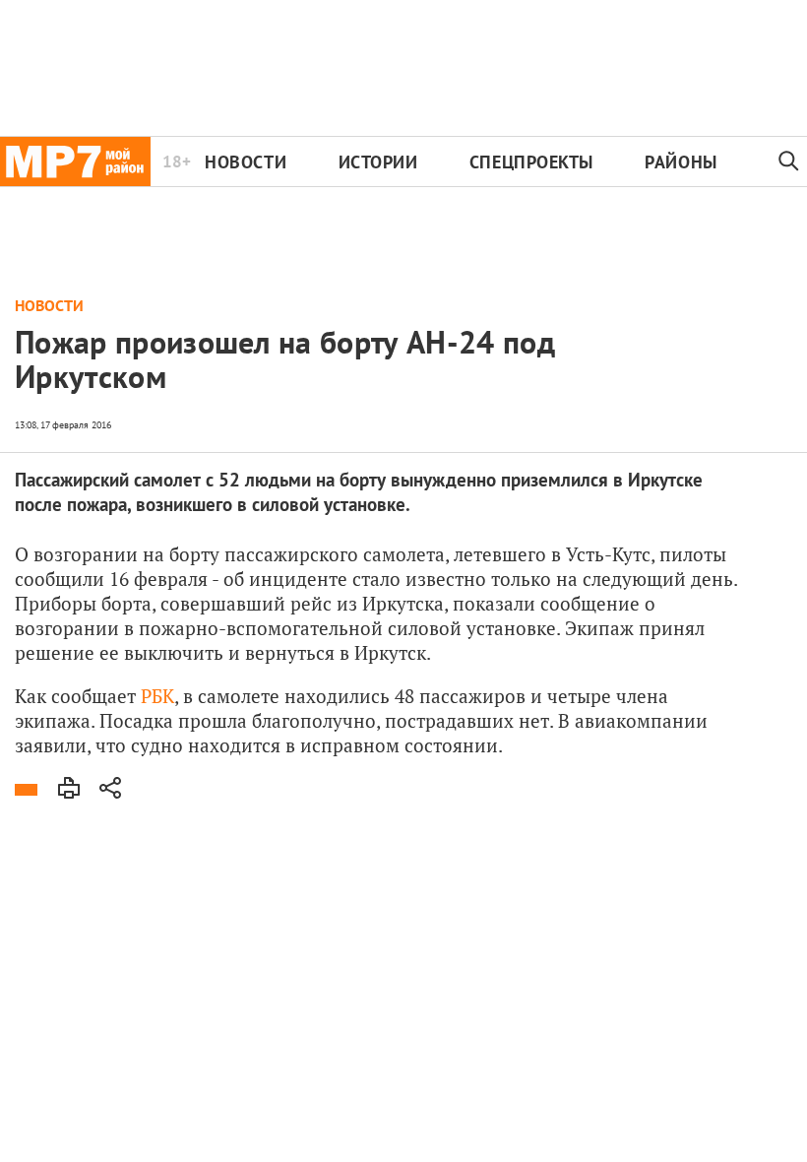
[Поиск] (789, 161)
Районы (680, 162)
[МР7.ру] (75, 161)
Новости (245, 162)
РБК (157, 695)
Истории (378, 162)
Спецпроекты (531, 162)
